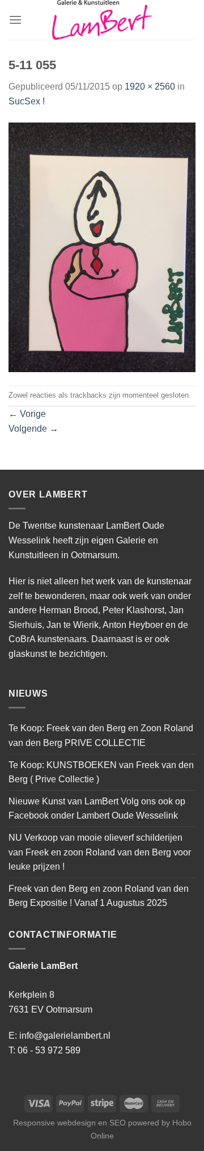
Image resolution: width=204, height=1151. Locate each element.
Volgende (33, 428)
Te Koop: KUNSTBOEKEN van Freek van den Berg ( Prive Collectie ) (101, 772)
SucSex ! (26, 101)
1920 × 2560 (150, 86)
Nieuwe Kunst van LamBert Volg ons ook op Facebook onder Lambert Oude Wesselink (96, 808)
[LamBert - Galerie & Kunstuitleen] (102, 20)
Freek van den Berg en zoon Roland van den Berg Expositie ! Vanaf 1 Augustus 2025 (98, 896)
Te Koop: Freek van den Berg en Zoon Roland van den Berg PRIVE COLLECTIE (100, 735)
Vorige (27, 414)
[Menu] (15, 19)
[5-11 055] (102, 246)
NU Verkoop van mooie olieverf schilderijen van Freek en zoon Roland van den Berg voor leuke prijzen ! (99, 852)
